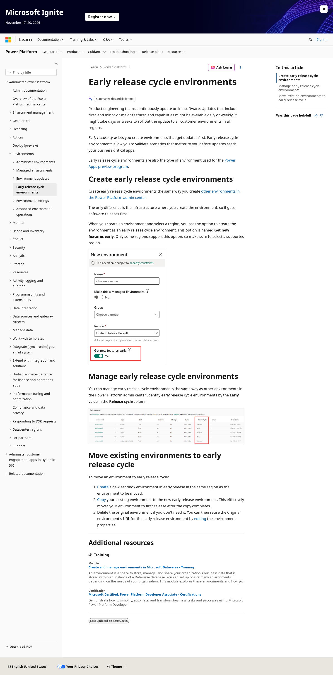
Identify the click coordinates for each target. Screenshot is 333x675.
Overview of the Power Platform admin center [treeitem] (30, 101)
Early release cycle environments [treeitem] (30, 190)
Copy (101, 499)
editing (200, 518)
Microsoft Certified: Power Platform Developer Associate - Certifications (145, 594)
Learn (93, 67)
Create (103, 486)
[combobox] (31, 72)
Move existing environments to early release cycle (301, 98)
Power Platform (115, 67)
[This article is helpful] (316, 115)
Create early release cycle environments (298, 78)
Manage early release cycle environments (299, 88)
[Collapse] (56, 63)
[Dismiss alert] (324, 9)
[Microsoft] (8, 40)
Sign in (322, 39)
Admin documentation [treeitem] (30, 90)
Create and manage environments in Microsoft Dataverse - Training (141, 567)
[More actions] (240, 67)
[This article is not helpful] (321, 115)
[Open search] (310, 40)
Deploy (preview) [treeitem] (25, 145)
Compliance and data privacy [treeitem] (29, 410)
